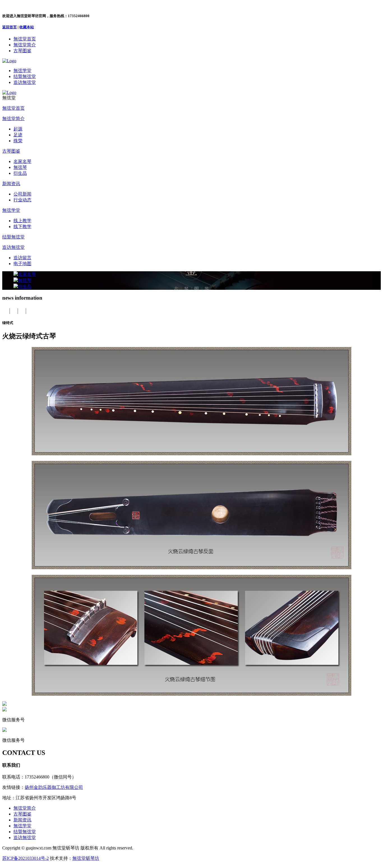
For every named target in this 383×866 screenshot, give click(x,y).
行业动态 (22, 199)
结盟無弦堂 (13, 237)
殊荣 (17, 140)
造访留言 (22, 257)
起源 (17, 129)
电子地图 (22, 263)
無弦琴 (20, 167)
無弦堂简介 (13, 118)
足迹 (17, 134)
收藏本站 (26, 27)
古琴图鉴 (11, 151)
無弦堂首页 (13, 108)
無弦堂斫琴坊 (85, 858)
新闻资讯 (11, 183)
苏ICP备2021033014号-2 (25, 858)
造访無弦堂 (13, 247)
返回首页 (9, 27)
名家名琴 (22, 161)
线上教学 (22, 220)
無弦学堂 (11, 210)
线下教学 (22, 226)
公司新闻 (22, 194)
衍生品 (20, 173)
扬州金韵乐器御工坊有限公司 (54, 787)
